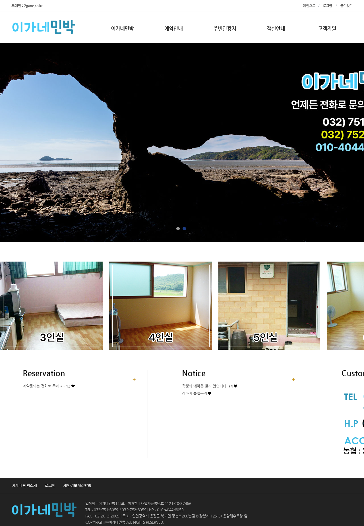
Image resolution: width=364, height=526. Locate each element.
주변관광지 (224, 28)
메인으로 (310, 6)
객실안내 (276, 28)
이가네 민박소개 (24, 485)
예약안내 (173, 28)
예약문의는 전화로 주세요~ (47, 386)
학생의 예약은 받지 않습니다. (207, 386)
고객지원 (327, 28)
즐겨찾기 (346, 6)
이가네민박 (122, 28)
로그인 (50, 485)
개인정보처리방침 (77, 485)
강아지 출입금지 (194, 393)
